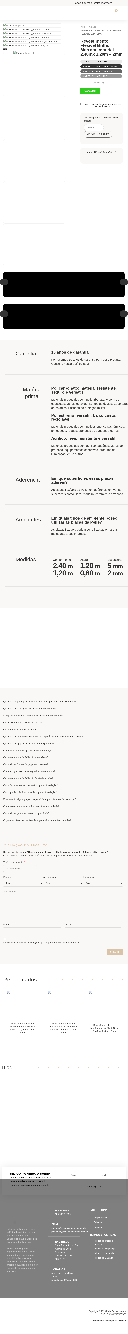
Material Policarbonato (99, 66)
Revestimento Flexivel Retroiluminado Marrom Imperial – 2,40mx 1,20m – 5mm (23, 1028)
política (81, 363)
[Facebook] (8, 1222)
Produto (7, 877)
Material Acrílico (95, 76)
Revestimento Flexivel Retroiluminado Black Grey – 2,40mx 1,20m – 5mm (105, 1028)
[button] (4, 282)
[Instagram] (15, 1222)
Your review (10, 891)
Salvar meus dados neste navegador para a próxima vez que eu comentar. (41, 942)
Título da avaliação (14, 862)
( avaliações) (98, 83)
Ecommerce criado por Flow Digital (109, 1320)
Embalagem (89, 877)
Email (69, 924)
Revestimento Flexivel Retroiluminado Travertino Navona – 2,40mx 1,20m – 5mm (64, 1028)
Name (7, 924)
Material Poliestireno (98, 71)
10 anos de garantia (96, 62)
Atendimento (50, 877)
